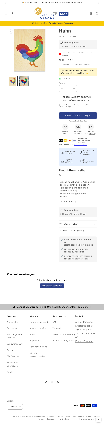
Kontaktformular (84, 341)
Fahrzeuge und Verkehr (14, 336)
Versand (57, 328)
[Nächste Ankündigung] (99, 3)
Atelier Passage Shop (29, 416)
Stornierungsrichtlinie (88, 419)
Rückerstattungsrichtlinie (65, 340)
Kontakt (34, 334)
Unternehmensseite (39, 322)
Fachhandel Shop (80, 145)
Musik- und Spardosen (12, 364)
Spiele (10, 372)
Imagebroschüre (38, 328)
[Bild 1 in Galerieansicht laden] (13, 81)
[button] (6, 13)
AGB (55, 322)
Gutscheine (12, 322)
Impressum (35, 340)
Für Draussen (13, 356)
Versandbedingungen (81, 64)
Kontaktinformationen (67, 419)
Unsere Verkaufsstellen (37, 355)
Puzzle (10, 350)
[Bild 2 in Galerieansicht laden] (24, 81)
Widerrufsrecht (64, 416)
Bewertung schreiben (52, 285)
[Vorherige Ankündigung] (5, 3)
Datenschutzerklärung (64, 334)
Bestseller (12, 328)
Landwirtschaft (15, 344)
